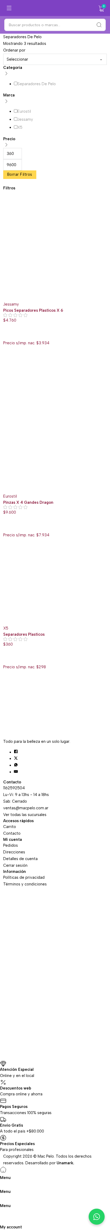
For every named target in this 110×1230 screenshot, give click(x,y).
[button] (101, 8)
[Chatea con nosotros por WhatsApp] (97, 1217)
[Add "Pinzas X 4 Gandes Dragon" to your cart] (6, 527)
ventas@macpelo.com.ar (25, 808)
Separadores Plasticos (24, 634)
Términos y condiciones (25, 884)
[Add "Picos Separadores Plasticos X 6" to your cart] (6, 335)
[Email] (16, 772)
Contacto (12, 833)
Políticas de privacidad (24, 877)
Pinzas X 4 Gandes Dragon (28, 502)
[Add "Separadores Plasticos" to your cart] (6, 659)
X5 (5, 628)
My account (11, 1227)
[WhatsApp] (16, 765)
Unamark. (65, 1163)
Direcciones (14, 852)
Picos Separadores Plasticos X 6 (33, 310)
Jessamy (11, 304)
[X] (16, 758)
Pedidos (10, 845)
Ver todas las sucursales (24, 814)
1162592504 (14, 788)
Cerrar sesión (15, 865)
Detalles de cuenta (20, 858)
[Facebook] (16, 752)
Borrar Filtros (19, 174)
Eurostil (10, 496)
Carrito (9, 826)
